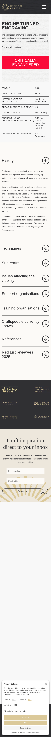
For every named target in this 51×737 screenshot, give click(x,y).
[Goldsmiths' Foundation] (41, 407)
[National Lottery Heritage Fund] (9, 393)
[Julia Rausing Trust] (9, 407)
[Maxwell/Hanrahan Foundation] (9, 421)
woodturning (11, 208)
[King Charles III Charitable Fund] (41, 421)
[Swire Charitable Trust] (41, 393)
